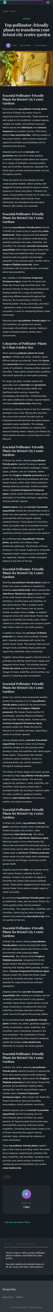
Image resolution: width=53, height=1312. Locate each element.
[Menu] (47, 2)
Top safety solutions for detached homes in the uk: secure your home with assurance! (25, 1265)
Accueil (5, 11)
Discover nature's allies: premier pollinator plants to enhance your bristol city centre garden (25, 1255)
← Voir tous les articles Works (16, 1222)
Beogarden (9, 1289)
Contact (19, 1297)
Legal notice (8, 1297)
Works (13, 11)
